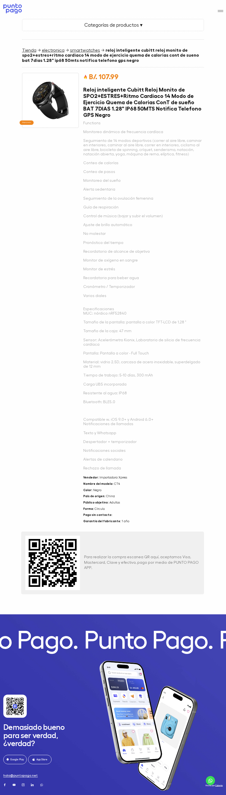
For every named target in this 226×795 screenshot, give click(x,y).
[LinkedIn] (32, 784)
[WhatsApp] (42, 784)
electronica (53, 50)
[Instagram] (23, 784)
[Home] (12, 8)
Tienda (29, 50)
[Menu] (221, 11)
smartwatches (85, 50)
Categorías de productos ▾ (113, 25)
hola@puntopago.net (20, 775)
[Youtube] (14, 784)
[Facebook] (5, 784)
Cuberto (219, 785)
